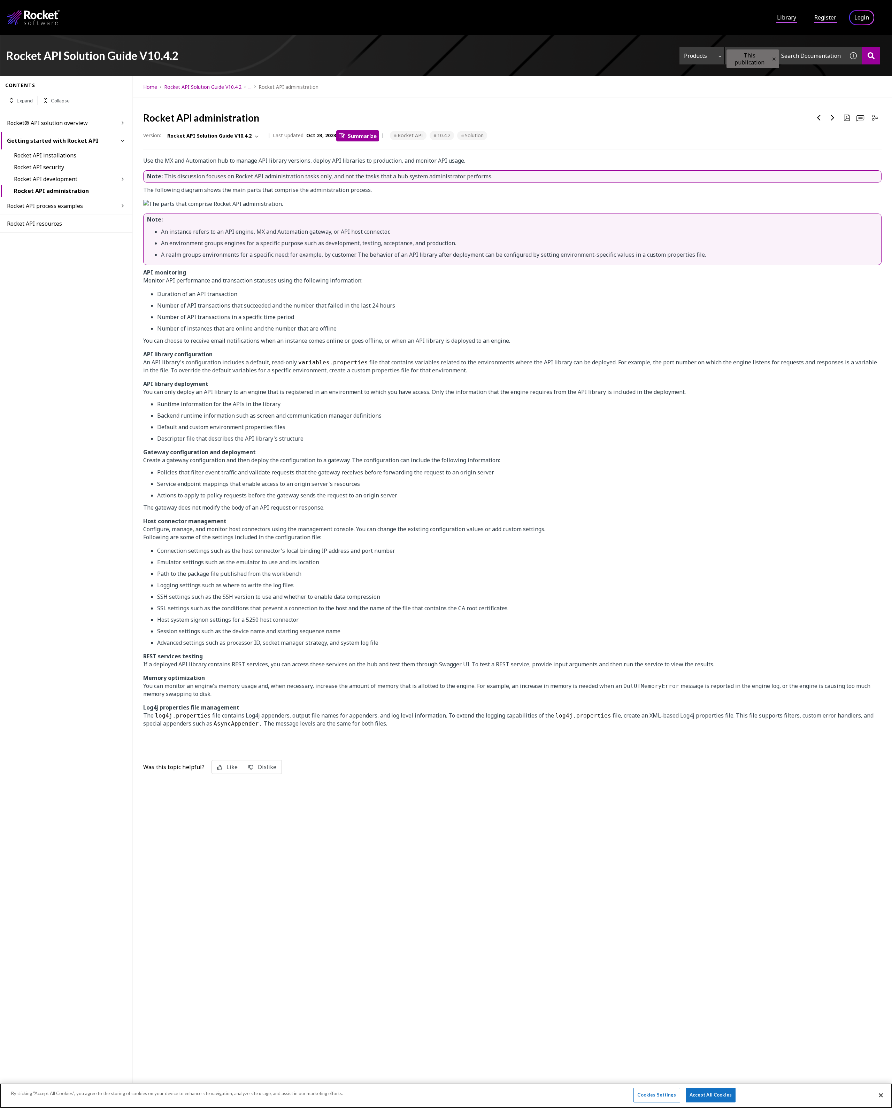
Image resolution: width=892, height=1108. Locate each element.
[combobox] (785, 55)
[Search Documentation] (871, 55)
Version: (152, 135)
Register (825, 17)
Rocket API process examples (45, 206)
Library (786, 17)
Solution (474, 135)
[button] (774, 59)
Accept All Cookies (711, 1095)
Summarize (362, 135)
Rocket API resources (34, 223)
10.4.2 (444, 135)
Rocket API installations (45, 155)
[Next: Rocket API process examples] (833, 118)
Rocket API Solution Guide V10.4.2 (202, 87)
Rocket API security (39, 167)
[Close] (881, 1095)
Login (861, 17)
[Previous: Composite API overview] (819, 118)
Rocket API (410, 135)
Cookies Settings (656, 1095)
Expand (25, 100)
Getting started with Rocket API (52, 141)
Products (695, 56)
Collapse (60, 100)
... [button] (250, 87)
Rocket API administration (51, 191)
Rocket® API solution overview (47, 123)
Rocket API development (45, 179)
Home (150, 87)
